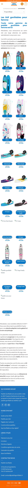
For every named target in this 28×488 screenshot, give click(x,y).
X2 (21, 92)
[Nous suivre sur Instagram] (5, 404)
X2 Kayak (7, 187)
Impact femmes (21, 261)
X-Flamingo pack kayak (21, 212)
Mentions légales (6, 444)
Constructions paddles (8, 425)
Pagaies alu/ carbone (7, 422)
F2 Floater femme (7, 312)
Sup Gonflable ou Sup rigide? (10, 428)
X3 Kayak (20, 187)
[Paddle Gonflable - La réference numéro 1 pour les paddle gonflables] (14, 4)
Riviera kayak (21, 164)
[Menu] (2, 4)
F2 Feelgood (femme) (7, 287)
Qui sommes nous (16, 485)
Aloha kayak (7, 164)
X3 (7, 116)
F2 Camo (21, 237)
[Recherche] (22, 4)
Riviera (7, 68)
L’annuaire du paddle (7, 450)
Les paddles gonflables (10, 8)
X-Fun (7, 140)
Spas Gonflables (6, 453)
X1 (7, 92)
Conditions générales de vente (10, 447)
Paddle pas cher (6, 419)
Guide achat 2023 (6, 416)
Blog (8, 485)
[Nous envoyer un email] (8, 404)
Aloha (20, 68)
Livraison (4, 441)
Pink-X (21, 116)
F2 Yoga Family (21, 286)
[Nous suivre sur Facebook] (2, 404)
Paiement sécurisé (6, 438)
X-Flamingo (21, 140)
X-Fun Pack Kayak (7, 237)
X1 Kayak (7, 211)
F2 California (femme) (7, 261)
